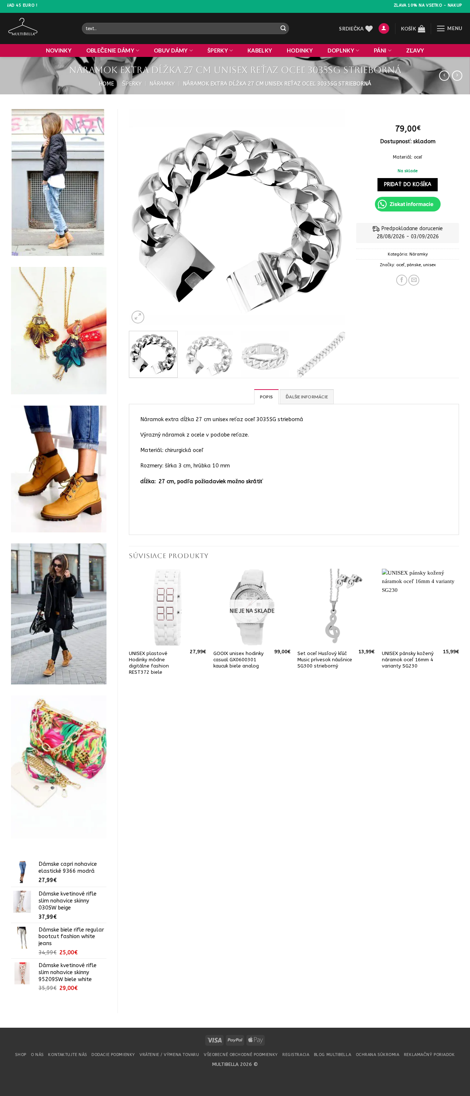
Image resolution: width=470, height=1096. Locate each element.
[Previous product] (457, 75)
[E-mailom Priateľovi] (413, 280)
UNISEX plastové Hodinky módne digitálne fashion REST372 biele (149, 663)
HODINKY (300, 50)
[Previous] (142, 217)
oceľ (400, 264)
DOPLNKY (341, 50)
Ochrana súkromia (378, 1054)
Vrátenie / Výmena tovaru (169, 1054)
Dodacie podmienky (113, 1054)
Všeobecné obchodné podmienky (241, 1054)
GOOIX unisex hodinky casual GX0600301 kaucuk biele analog (238, 660)
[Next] (331, 217)
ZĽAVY (415, 50)
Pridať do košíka (407, 184)
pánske (414, 264)
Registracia (295, 1054)
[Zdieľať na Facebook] (401, 280)
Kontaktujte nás (67, 1054)
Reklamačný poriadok (429, 1054)
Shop (20, 1054)
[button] (384, 28)
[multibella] (39, 28)
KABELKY (259, 50)
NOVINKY (59, 50)
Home (106, 84)
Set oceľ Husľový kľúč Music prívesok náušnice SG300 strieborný (324, 660)
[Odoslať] (283, 28)
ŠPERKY (217, 50)
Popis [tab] (266, 396)
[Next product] (444, 75)
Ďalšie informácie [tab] (307, 396)
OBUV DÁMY (171, 50)
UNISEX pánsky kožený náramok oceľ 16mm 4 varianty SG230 (408, 660)
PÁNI (380, 50)
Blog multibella (332, 1054)
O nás (37, 1054)
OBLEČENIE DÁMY (110, 50)
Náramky (162, 84)
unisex (429, 264)
